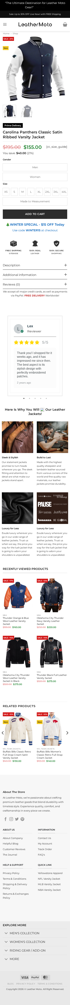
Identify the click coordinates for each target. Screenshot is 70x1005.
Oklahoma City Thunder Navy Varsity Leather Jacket (50, 621)
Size (5, 184)
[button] (5, 24)
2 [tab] (30, 398)
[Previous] (8, 68)
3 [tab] (35, 398)
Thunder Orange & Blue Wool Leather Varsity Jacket (16, 621)
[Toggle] (6, 933)
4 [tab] (41, 398)
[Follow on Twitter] (17, 819)
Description (11, 265)
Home (6, 33)
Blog (10, 983)
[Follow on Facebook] (5, 819)
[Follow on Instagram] (11, 819)
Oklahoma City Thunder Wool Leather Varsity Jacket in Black (16, 678)
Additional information (19, 275)
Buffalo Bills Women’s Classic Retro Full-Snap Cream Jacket (50, 754)
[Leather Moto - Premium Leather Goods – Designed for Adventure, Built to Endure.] (35, 24)
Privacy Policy (25, 983)
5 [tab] (46, 398)
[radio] (35, 167)
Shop (15, 33)
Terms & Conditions (50, 983)
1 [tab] (24, 398)
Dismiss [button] (39, 7)
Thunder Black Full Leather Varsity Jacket (52, 676)
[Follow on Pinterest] (22, 819)
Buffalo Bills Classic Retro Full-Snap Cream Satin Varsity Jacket (17, 754)
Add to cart (35, 214)
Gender (7, 159)
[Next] (61, 68)
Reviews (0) (11, 284)
